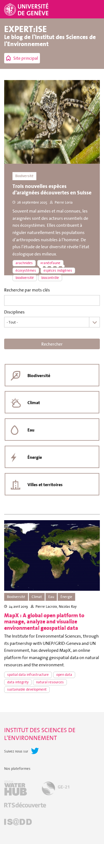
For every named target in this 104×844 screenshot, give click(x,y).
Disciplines (14, 311)
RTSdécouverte (25, 805)
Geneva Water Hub (15, 788)
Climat (33, 402)
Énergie (34, 457)
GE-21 (55, 788)
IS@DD (18, 821)
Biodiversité (38, 375)
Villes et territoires (45, 484)
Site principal (25, 58)
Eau (30, 430)
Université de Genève (27, 9)
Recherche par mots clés (27, 289)
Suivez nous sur (16, 751)
